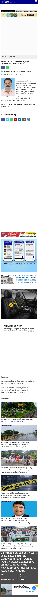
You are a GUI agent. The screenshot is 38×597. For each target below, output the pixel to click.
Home (4, 57)
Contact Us (4, 577)
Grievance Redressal (7, 579)
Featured (4, 377)
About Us (21, 574)
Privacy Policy (23, 577)
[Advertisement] (19, 36)
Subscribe (22, 579)
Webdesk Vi (6, 74)
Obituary (12, 57)
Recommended (7, 398)
